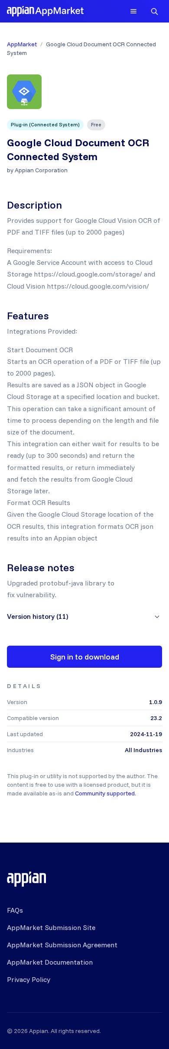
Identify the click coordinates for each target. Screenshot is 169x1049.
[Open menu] (133, 11)
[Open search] (154, 11)
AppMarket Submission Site (51, 927)
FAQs (15, 910)
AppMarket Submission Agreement (62, 944)
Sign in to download (84, 657)
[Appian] (26, 879)
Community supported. (105, 793)
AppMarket (22, 44)
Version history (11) (37, 616)
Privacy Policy (28, 979)
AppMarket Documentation (50, 962)
